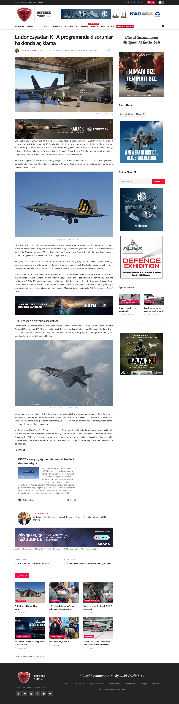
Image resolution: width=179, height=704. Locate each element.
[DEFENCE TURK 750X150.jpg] (64, 305)
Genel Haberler (92, 601)
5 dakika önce (21, 612)
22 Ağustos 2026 (151, 314)
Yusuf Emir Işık (30, 50)
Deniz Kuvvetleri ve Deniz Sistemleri (129, 301)
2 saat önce (55, 612)
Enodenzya (27, 549)
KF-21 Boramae (53, 549)
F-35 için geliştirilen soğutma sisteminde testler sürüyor (61, 607)
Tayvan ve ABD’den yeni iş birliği (127, 309)
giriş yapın (40, 656)
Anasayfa (20, 26)
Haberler (32, 26)
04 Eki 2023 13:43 (47, 50)
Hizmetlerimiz (98, 26)
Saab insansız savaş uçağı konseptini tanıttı (154, 309)
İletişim (40, 2)
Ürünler (56, 26)
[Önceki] (139, 324)
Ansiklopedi (71, 26)
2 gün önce (88, 648)
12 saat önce (89, 612)
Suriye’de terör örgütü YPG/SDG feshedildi (97, 607)
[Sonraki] (144, 324)
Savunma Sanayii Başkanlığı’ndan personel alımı (29, 643)
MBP (122, 26)
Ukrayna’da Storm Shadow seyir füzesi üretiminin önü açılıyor (97, 643)
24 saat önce (55, 645)
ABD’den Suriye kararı (59, 641)
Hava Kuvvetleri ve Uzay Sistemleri (83, 50)
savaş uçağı (91, 549)
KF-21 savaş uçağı (70, 549)
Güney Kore (39, 549)
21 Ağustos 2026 (126, 314)
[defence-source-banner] (64, 537)
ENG (152, 2)
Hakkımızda (32, 2)
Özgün (44, 26)
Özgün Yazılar (95, 684)
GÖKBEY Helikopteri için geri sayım (28, 607)
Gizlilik (17, 2)
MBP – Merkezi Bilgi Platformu (112, 690)
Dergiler (84, 26)
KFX (82, 549)
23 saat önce (21, 648)
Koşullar (24, 2)
